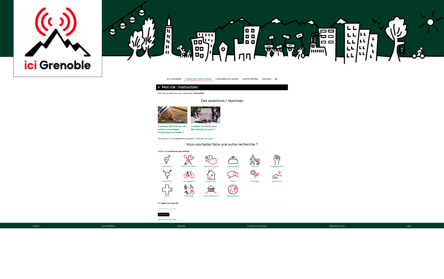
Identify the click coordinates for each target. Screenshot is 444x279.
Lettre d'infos (250, 79)
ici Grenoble (174, 79)
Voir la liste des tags (167, 219)
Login (409, 226)
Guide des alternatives (198, 79)
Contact (266, 79)
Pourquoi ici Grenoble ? (257, 226)
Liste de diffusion (108, 226)
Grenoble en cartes (227, 79)
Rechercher (163, 214)
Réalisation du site (337, 226)
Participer (181, 226)
